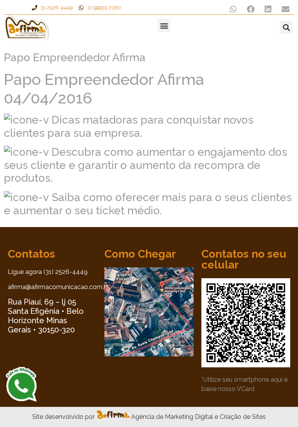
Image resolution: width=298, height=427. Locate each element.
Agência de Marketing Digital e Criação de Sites (198, 416)
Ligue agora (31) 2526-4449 (48, 271)
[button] (233, 9)
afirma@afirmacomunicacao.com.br (58, 287)
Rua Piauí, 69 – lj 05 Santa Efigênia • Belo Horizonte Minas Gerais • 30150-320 (46, 315)
